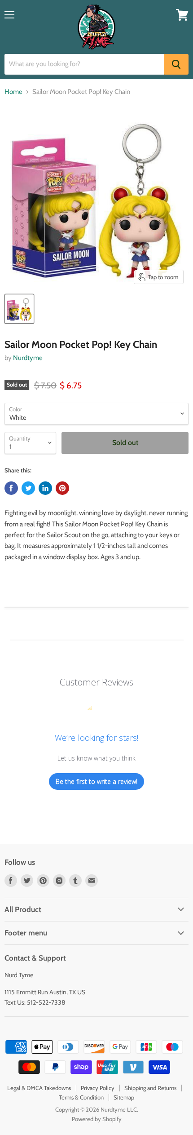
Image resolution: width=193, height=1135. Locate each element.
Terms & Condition (81, 1097)
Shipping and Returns (150, 1087)
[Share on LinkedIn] (45, 488)
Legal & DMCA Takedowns (39, 1087)
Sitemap (124, 1097)
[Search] (176, 64)
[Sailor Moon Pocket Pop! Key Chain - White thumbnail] (19, 308)
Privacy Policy (97, 1087)
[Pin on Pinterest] (62, 488)
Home (13, 92)
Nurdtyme (28, 358)
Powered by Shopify (97, 1118)
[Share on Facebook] (11, 488)
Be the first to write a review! (96, 781)
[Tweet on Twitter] (28, 488)
